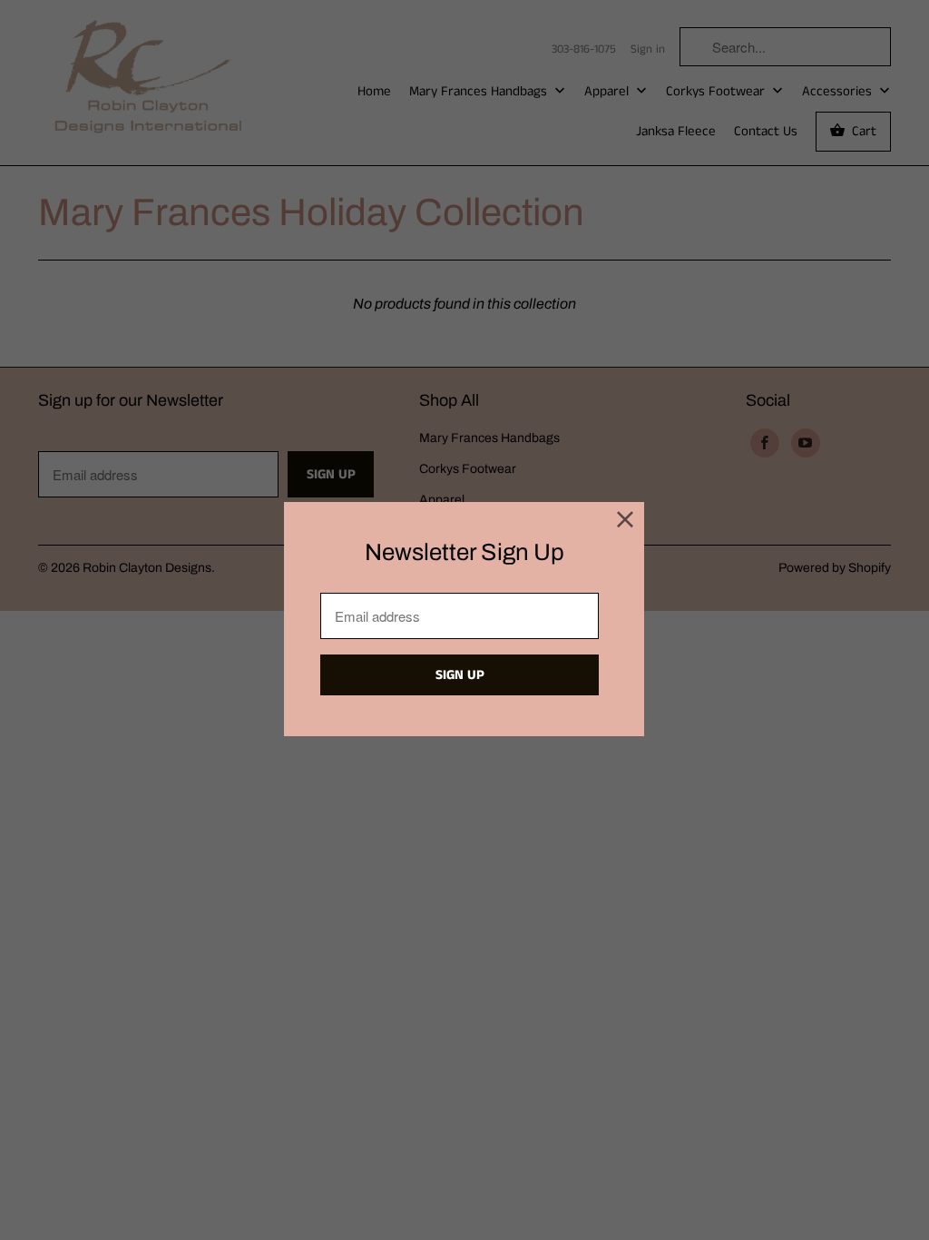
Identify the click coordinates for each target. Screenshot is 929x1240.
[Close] (625, 520)
